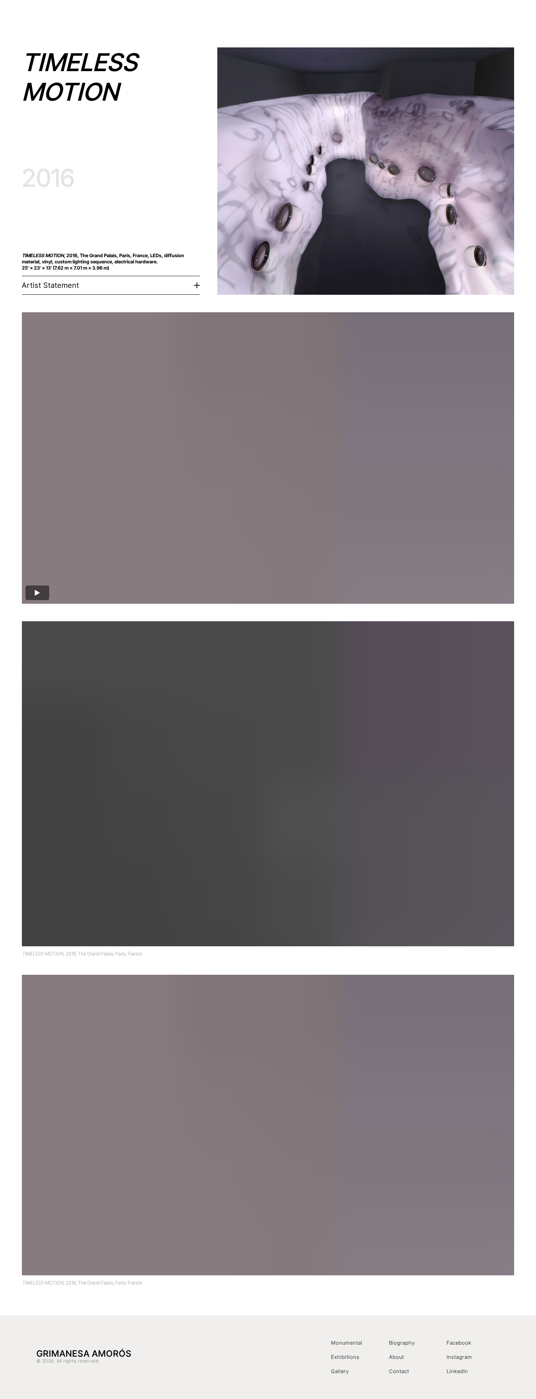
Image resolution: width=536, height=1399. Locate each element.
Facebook (459, 1343)
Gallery (340, 1371)
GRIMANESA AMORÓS (99, 20)
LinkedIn (457, 1371)
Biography (402, 1343)
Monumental (346, 1343)
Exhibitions (362, 20)
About (396, 1357)
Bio (390, 20)
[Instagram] (493, 20)
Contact (469, 20)
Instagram (459, 1357)
